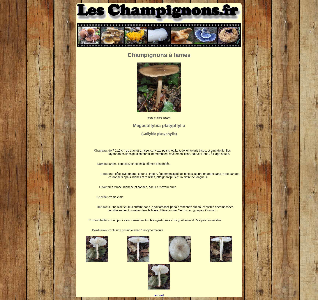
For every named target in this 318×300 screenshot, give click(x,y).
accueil (159, 295)
